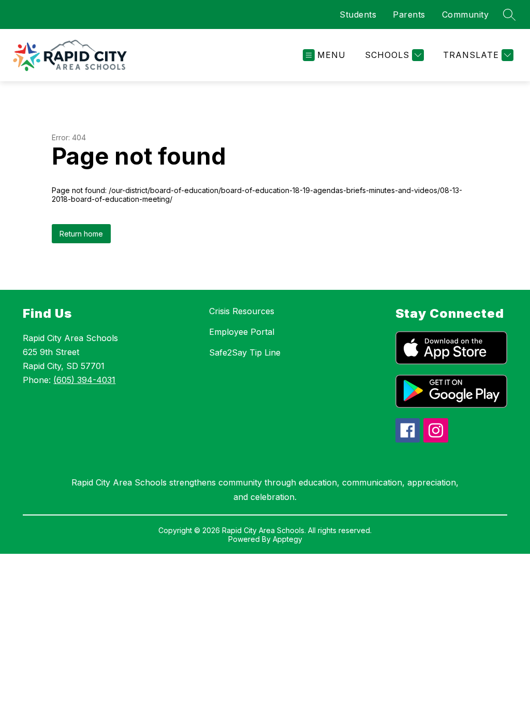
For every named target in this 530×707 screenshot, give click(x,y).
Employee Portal (241, 332)
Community (465, 14)
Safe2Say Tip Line (245, 352)
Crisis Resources (241, 311)
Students (358, 14)
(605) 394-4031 (84, 380)
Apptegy (287, 539)
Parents (409, 14)
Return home (81, 233)
